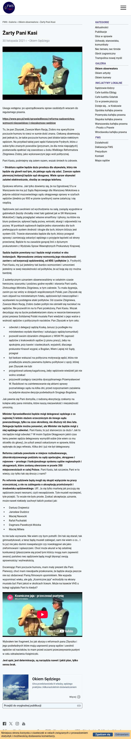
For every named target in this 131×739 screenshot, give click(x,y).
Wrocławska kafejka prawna (111, 132)
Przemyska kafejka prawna (110, 114)
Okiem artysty (103, 73)
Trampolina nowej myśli (108, 58)
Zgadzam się (102, 734)
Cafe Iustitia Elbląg (105, 92)
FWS (5, 22)
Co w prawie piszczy (106, 101)
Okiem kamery (103, 77)
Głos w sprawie (103, 36)
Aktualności (101, 27)
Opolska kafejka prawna (108, 110)
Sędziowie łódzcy (105, 88)
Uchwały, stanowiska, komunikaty (107, 42)
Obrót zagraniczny (105, 53)
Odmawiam (121, 734)
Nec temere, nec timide (107, 49)
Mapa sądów (102, 160)
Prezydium (101, 151)
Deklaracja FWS (104, 147)
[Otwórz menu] (123, 8)
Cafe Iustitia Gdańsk (106, 96)
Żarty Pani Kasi (47, 22)
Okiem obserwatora (28, 22)
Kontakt (99, 156)
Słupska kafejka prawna (108, 119)
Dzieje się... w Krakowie (108, 105)
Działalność (101, 142)
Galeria (12, 22)
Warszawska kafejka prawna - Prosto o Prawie (111, 125)
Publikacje (101, 31)
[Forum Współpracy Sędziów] (9, 7)
